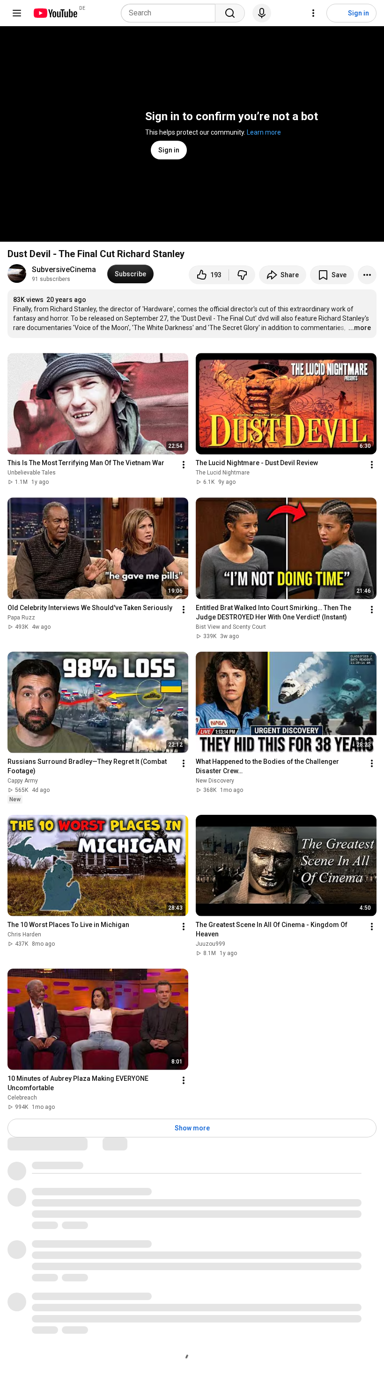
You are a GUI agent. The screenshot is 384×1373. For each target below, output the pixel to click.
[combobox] (171, 13)
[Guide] (16, 13)
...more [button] (359, 327)
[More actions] (367, 275)
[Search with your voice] (261, 13)
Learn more (264, 132)
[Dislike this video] (242, 275)
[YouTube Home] (55, 13)
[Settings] (313, 13)
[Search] (230, 13)
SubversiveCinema (64, 269)
